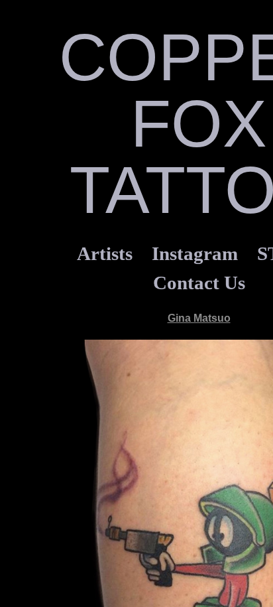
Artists (105, 253)
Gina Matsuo (199, 318)
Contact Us (199, 282)
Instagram (195, 253)
